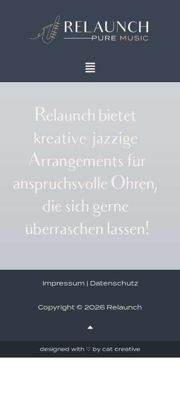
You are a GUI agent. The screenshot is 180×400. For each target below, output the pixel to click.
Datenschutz (114, 283)
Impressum (63, 283)
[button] (90, 68)
